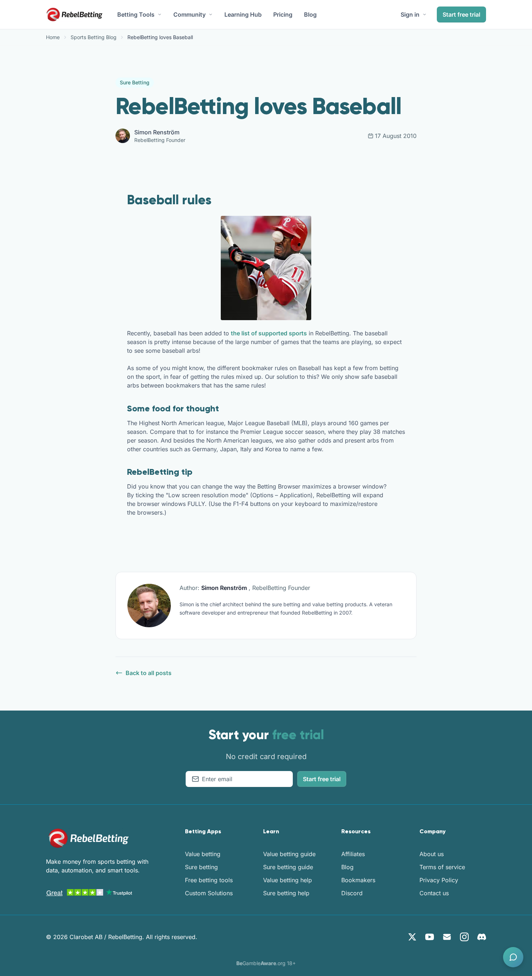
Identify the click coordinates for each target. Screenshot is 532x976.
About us (431, 854)
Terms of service (442, 867)
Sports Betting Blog (94, 37)
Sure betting (201, 867)
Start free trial (461, 14)
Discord (352, 893)
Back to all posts (149, 673)
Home (53, 37)
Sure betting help (286, 893)
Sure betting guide (288, 867)
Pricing (282, 14)
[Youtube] (429, 937)
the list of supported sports (269, 333)
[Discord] (481, 937)
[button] (513, 957)
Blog (310, 14)
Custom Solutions (209, 893)
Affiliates (353, 854)
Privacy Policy (438, 880)
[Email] (447, 937)
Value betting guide (289, 854)
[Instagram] (464, 937)
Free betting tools (209, 880)
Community (189, 14)
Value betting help (287, 880)
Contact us (434, 893)
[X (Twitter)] (412, 937)
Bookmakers (358, 880)
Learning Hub (243, 14)
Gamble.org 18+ (266, 963)
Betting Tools (136, 14)
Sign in (410, 14)
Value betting (202, 854)
